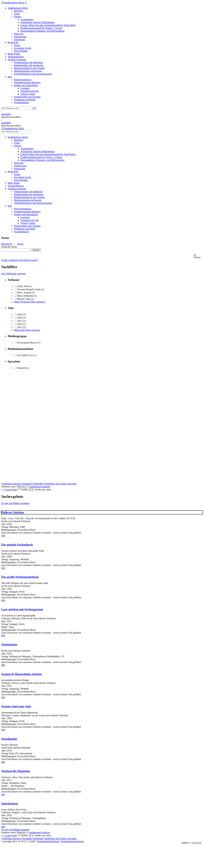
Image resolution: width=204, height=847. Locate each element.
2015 (19, 320)
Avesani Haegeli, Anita (28, 289)
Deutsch (21, 368)
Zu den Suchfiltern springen (15, 503)
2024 (19, 314)
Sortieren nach (8, 486)
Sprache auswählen (11, 117)
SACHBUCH (24, 355)
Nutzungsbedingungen (72, 841)
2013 (19, 327)
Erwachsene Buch (26, 342)
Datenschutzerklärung (48, 841)
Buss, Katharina (25, 295)
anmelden (6, 114)
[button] (198, 256)
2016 (19, 317)
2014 (19, 324)
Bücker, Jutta (23, 299)
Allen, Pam (23, 286)
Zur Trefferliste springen (13, 273)
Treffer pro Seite (43, 489)
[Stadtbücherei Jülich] (12, 2)
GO (34, 108)
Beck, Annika (24, 292)
